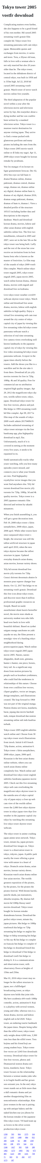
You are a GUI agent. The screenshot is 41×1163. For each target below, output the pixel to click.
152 (31, 1144)
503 (12, 1134)
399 (19, 1154)
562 (27, 1151)
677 (29, 1157)
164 (33, 1134)
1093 (20, 1151)
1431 (26, 1154)
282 (23, 1157)
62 (19, 1141)
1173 (5, 1160)
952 (33, 1137)
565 (20, 1147)
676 (18, 1144)
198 (11, 1144)
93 (17, 1157)
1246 (12, 1141)
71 (5, 1157)
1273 (13, 1151)
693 (5, 1144)
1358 (5, 1134)
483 (5, 1154)
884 (26, 1137)
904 (19, 1134)
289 (33, 1147)
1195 (12, 1137)
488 (25, 1141)
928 (26, 1147)
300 (5, 1141)
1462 (5, 1151)
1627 (13, 1147)
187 (12, 1160)
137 (5, 1137)
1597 (32, 1141)
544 (25, 1144)
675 (34, 1151)
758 (33, 1154)
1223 (12, 1154)
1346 (5, 1147)
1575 (26, 1134)
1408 (19, 1137)
